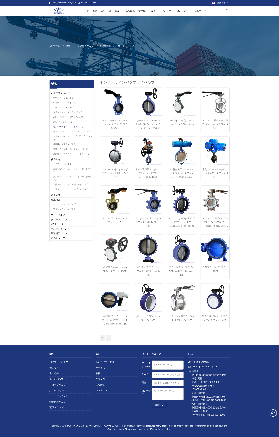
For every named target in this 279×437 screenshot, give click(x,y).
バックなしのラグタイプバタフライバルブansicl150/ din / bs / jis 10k (181, 222)
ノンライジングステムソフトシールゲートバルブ (72, 178)
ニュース (199, 11)
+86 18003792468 (88, 3)
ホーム (56, 46)
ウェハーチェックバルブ (64, 204)
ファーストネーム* (147, 365)
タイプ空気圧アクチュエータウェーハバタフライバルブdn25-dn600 (148, 173)
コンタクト (182, 11)
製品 (117, 11)
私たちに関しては (102, 11)
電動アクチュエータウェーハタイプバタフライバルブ (215, 173)
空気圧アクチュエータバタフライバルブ (71, 153)
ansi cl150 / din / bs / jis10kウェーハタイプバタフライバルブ (115, 124)
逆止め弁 (55, 195)
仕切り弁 (55, 159)
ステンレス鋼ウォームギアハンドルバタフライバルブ (215, 124)
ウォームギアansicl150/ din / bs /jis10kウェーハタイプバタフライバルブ (148, 124)
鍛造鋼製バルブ (59, 233)
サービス (143, 11)
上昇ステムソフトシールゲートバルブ (70, 184)
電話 (144, 383)
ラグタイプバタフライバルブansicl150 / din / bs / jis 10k (148, 222)
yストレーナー (58, 224)
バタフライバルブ (84, 46)
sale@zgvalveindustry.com (64, 3)
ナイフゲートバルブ (62, 164)
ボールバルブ (58, 215)
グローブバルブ (59, 219)
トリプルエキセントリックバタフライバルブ (72, 138)
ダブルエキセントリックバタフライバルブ (72, 131)
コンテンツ (146, 392)
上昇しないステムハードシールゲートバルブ (72, 170)
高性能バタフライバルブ (64, 144)
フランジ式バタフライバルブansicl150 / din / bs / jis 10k (181, 271)
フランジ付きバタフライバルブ (67, 112)
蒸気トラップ (58, 238)
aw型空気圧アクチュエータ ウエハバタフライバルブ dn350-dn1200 (182, 173)
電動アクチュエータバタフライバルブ (70, 149)
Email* (145, 374)
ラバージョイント (60, 229)
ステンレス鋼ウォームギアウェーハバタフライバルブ (115, 173)
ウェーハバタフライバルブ (65, 102)
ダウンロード (166, 11)
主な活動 (130, 11)
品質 (153, 11)
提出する (159, 405)
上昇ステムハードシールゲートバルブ (70, 189)
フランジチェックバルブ (64, 209)
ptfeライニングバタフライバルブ (68, 117)
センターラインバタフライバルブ (116, 46)
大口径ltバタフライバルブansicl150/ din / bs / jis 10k (148, 271)
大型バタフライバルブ (63, 98)
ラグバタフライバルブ (63, 107)
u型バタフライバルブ (63, 122)
